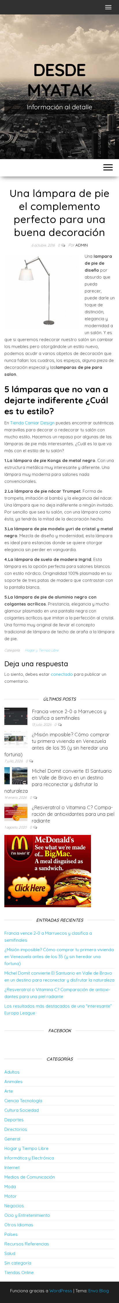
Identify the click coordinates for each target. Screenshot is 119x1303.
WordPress (60, 1290)
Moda (10, 1186)
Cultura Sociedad (21, 1110)
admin (81, 245)
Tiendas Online (19, 1272)
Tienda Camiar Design (32, 423)
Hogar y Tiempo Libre (42, 650)
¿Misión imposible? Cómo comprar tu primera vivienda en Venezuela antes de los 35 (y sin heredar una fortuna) (59, 956)
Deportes (14, 1119)
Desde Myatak (59, 80)
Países (11, 1234)
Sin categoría (17, 1263)
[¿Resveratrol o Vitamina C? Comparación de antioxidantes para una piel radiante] (15, 812)
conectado (62, 674)
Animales (13, 1081)
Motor (10, 1196)
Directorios (15, 1129)
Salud (9, 1253)
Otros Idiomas (18, 1224)
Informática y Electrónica (29, 1158)
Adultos (12, 1072)
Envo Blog (98, 1290)
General (12, 1139)
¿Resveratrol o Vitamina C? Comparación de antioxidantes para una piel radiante (73, 814)
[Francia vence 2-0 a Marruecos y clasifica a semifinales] (15, 716)
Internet (12, 1167)
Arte (8, 1091)
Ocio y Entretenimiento (27, 1215)
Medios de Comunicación (29, 1177)
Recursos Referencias (26, 1244)
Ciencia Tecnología (23, 1100)
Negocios (14, 1205)
